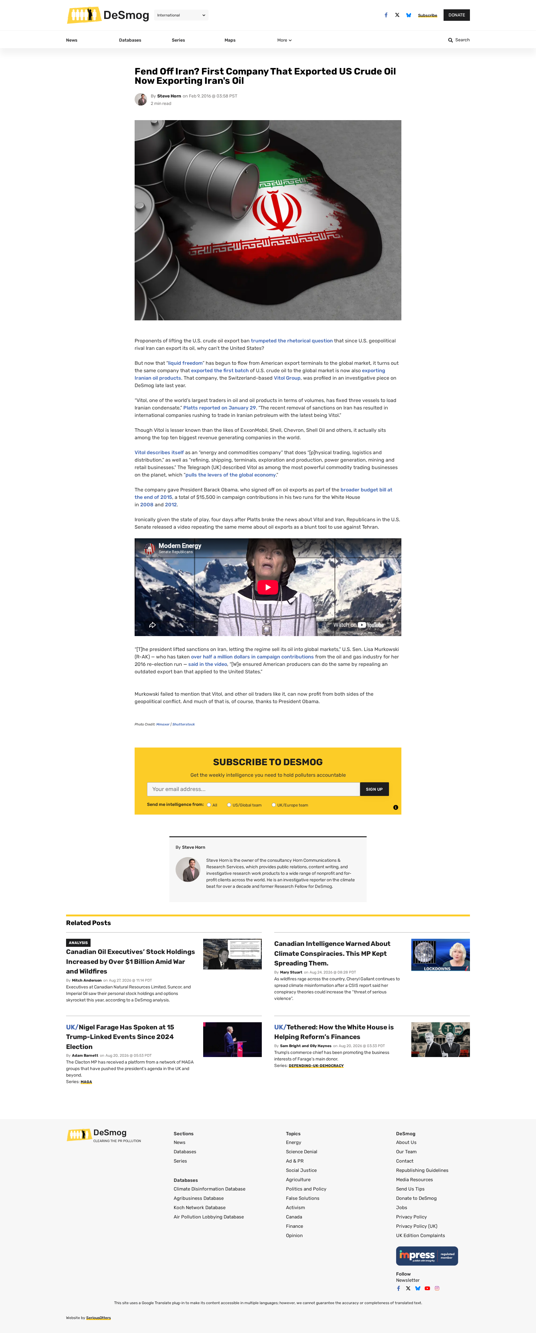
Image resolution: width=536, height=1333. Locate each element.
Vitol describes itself (159, 452)
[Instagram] (437, 1288)
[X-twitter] (397, 15)
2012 (171, 505)
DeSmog (126, 15)
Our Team (406, 1152)
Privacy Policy (411, 1217)
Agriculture (298, 1179)
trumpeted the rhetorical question (292, 341)
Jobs (401, 1207)
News (179, 1142)
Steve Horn (169, 96)
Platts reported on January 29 (219, 408)
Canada (294, 1217)
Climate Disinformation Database (209, 1189)
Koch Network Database (200, 1207)
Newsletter (408, 1280)
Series (180, 1161)
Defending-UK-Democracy (316, 1066)
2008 (147, 505)
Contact (404, 1161)
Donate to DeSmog (416, 1198)
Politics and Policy (306, 1189)
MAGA (86, 1082)
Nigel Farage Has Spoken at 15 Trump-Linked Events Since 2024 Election (120, 1037)
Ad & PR (295, 1161)
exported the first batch (220, 370)
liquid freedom (185, 363)
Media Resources (414, 1179)
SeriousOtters (98, 1318)
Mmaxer (163, 724)
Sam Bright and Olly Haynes (306, 1046)
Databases (185, 1152)
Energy (293, 1142)
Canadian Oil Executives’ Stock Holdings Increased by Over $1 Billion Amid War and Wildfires (130, 961)
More (282, 40)
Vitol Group (287, 378)
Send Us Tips (410, 1189)
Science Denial (301, 1152)
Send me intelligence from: (175, 804)
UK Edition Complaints (420, 1235)
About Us (406, 1142)
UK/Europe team (292, 805)
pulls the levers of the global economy (230, 475)
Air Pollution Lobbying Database (209, 1217)
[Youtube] (427, 1288)
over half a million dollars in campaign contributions (252, 657)
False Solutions (302, 1198)
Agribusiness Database (199, 1198)
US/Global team (247, 805)
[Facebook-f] (386, 15)
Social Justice (301, 1170)
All (214, 805)
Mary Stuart (291, 972)
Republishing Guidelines (422, 1170)
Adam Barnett (85, 1055)
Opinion (294, 1235)
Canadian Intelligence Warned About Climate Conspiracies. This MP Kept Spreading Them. (332, 953)
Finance (294, 1226)
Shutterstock (183, 724)
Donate (457, 15)
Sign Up (374, 789)
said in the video (207, 664)
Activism (295, 1207)
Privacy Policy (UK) (416, 1226)
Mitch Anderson (87, 980)
